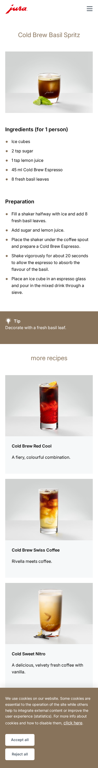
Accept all (20, 739)
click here (73, 722)
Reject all (20, 754)
